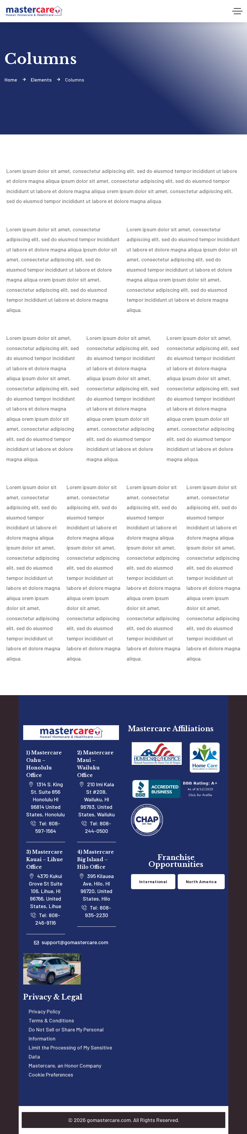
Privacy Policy (44, 1011)
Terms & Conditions (51, 1020)
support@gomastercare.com (74, 942)
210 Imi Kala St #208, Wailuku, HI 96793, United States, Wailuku (96, 799)
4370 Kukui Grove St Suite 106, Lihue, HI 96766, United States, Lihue (45, 891)
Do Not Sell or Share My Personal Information (66, 1034)
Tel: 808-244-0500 (98, 827)
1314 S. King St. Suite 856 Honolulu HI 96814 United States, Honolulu (45, 799)
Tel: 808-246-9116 (47, 919)
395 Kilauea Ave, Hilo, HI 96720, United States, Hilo (97, 887)
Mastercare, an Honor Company (65, 1065)
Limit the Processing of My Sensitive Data (70, 1052)
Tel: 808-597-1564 (48, 827)
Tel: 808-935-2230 (98, 911)
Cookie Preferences (51, 1074)
